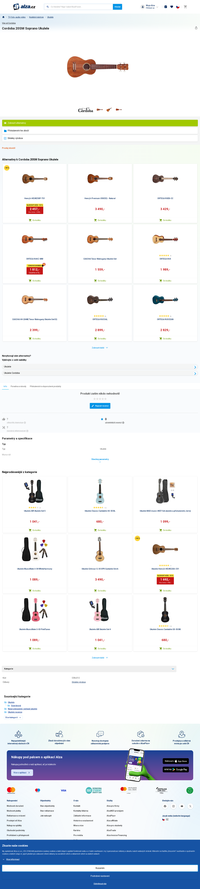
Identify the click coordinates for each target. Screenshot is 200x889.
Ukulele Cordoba (12, 373)
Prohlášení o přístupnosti (18, 835)
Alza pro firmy (113, 806)
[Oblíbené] (171, 6)
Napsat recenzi (102, 406)
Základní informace (82, 816)
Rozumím (100, 868)
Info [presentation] (5, 386)
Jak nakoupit (45, 816)
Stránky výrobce (15, 138)
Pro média (78, 835)
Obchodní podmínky (16, 830)
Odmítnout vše (100, 884)
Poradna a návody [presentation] (18, 386)
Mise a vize (78, 825)
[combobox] (78, 7)
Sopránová (16, 706)
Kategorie (8, 669)
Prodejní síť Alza (14, 821)
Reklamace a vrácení (16, 816)
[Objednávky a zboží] (165, 6)
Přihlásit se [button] (150, 8)
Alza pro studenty (114, 825)
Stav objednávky (47, 806)
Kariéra (76, 830)
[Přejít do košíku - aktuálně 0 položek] (185, 6)
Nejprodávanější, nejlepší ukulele (22, 709)
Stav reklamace (47, 811)
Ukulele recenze (15, 712)
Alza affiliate (112, 821)
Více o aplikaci (19, 773)
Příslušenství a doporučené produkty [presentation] (45, 386)
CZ (167, 819)
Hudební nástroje (36, 17)
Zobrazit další (98, 348)
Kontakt (76, 806)
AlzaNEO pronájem (115, 811)
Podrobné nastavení (100, 876)
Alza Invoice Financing (117, 835)
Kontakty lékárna (80, 811)
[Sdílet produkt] (196, 28)
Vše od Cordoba (9, 23)
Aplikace (77, 840)
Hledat (117, 7)
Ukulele (50, 17)
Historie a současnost (83, 821)
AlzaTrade (111, 830)
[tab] (5, 386)
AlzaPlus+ (111, 816)
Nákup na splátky (14, 825)
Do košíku (37, 220)
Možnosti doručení (15, 806)
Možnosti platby (14, 811)
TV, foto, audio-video (17, 17)
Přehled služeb (13, 840)
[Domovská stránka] (3, 17)
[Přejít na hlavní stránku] (24, 6)
